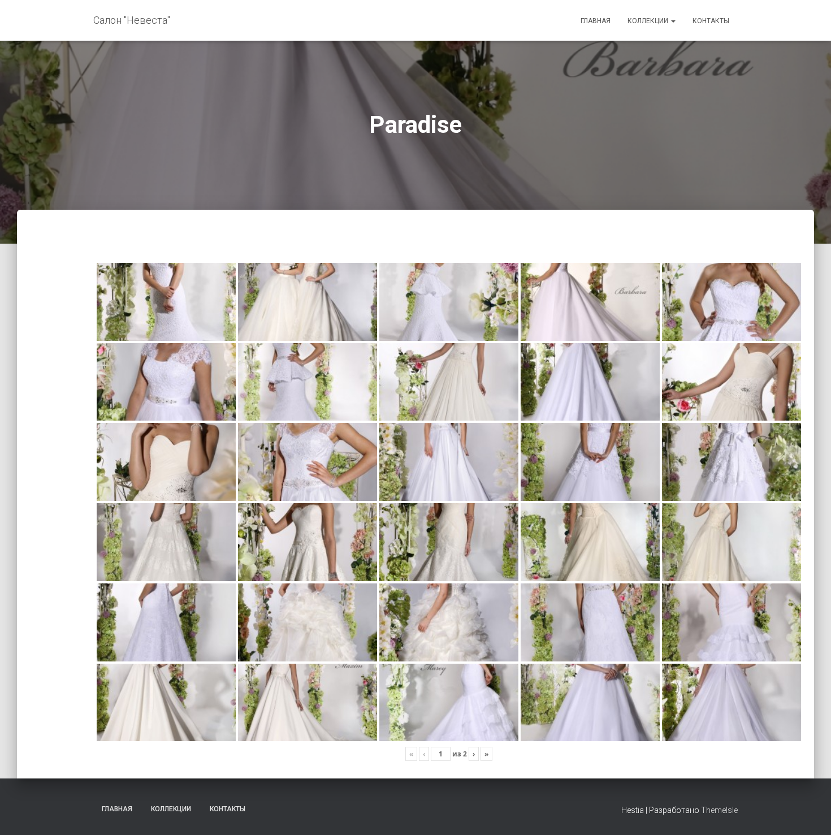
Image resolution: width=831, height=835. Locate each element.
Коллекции (648, 21)
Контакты (710, 21)
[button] (673, 21)
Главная (596, 21)
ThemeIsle (719, 810)
